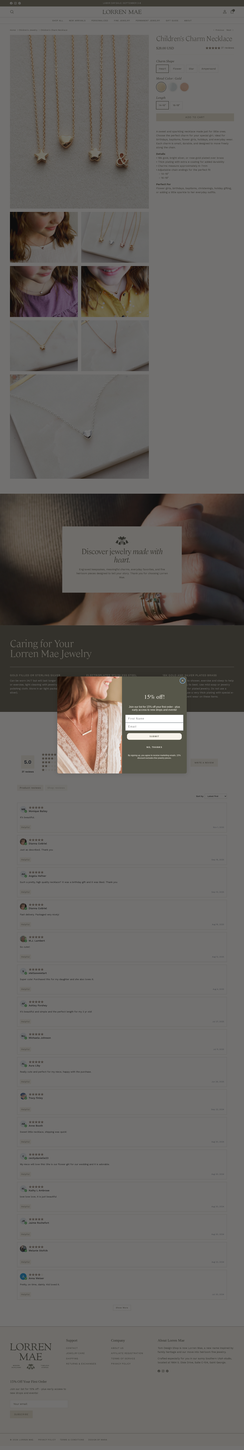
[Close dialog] (182, 680)
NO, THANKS (154, 747)
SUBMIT (154, 736)
